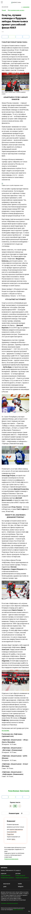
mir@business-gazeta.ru (22, 877)
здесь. (14, 839)
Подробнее (10, 834)
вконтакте (6, 884)
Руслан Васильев (13, 791)
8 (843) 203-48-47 (20, 875)
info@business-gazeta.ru (7, 877)
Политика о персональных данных (9, 903)
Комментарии (15, 813)
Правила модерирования (11, 859)
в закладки (26, 7)
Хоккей (4, 10)
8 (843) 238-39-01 (6, 875)
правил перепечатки (18, 909)
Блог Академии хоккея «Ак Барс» (16, 10)
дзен (4, 886)
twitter (20, 884)
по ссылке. (5, 730)
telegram (20, 886)
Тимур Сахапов (24, 791)
